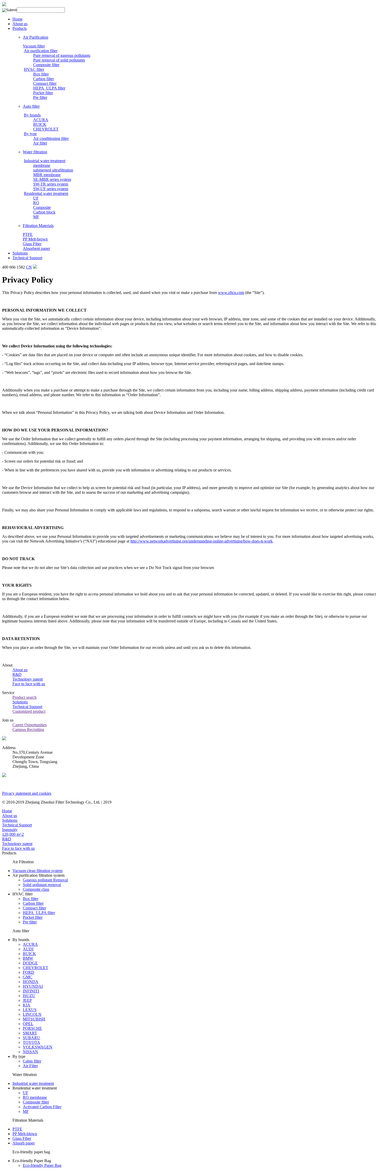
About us (19, 24)
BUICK (39, 124)
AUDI (28, 949)
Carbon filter (43, 79)
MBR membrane (47, 175)
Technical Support (27, 258)
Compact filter (45, 83)
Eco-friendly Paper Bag (31, 1161)
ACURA (40, 120)
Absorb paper (23, 1143)
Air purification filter (41, 51)
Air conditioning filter (51, 138)
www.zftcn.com (231, 292)
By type (30, 134)
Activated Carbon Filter (42, 1107)
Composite (42, 207)
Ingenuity (10, 829)
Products (19, 28)
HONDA (30, 981)
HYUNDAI (33, 986)
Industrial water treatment (44, 161)
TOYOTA (31, 1042)
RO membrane (35, 1097)
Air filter (40, 143)
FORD (28, 972)
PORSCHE (32, 1028)
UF (36, 198)
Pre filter (40, 97)
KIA (26, 1005)
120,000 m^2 (13, 834)
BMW (28, 958)
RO (36, 203)
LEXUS (30, 1009)
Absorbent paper (36, 248)
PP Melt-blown (24, 1134)
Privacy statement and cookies (26, 793)
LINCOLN (32, 1014)
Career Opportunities (29, 725)
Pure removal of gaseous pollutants (61, 55)
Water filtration (35, 152)
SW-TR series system (50, 184)
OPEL (28, 1024)
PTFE (28, 234)
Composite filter (46, 65)
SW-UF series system (50, 189)
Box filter (41, 74)
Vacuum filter (34, 46)
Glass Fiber (32, 244)
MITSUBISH (34, 1019)
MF (36, 217)
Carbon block (44, 212)
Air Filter (30, 1066)
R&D (17, 674)
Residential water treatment (46, 193)
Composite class (36, 889)
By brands (32, 115)
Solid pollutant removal (42, 884)
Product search (24, 697)
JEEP (27, 1000)
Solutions (20, 253)
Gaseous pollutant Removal (45, 880)
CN (29, 267)
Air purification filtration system (38, 875)
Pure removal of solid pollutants (59, 60)
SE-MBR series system (52, 179)
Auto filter (31, 106)
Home (17, 19)
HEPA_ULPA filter (49, 88)
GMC (27, 977)
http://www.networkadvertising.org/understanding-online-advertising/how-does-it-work (201, 541)
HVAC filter (34, 69)
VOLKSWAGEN (37, 1047)
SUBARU (31, 1038)
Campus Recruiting (28, 729)
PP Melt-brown (35, 239)
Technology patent (27, 679)
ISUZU (29, 995)
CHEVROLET (46, 129)
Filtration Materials (38, 225)
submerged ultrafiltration (53, 170)
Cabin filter (32, 1061)
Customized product (28, 711)
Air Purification (35, 37)
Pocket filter (43, 93)
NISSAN (30, 1052)
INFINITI (31, 991)
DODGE (30, 963)
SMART (30, 1033)
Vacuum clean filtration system (37, 870)
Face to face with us (28, 684)
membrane (41, 165)
